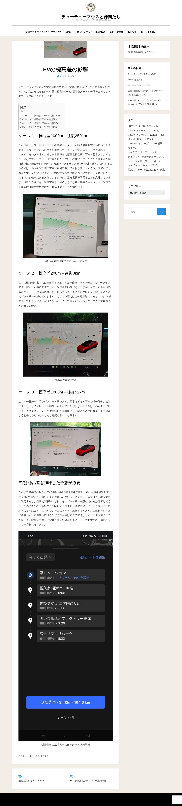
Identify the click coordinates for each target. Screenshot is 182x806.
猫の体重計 (100, 31)
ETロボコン (153, 135)
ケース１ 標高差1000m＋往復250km (41, 115)
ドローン (156, 161)
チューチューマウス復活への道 (142, 74)
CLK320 (138, 130)
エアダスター (151, 139)
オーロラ (132, 143)
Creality (155, 130)
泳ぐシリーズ (83, 31)
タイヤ (131, 148)
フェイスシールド (137, 165)
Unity (140, 139)
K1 (162, 135)
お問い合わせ (116, 31)
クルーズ (144, 143)
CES (130, 130)
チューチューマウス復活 (139, 85)
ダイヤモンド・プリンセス (142, 152)
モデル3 (44, 756)
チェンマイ (134, 156)
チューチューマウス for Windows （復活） (49, 31)
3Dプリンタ (134, 126)
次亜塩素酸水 (151, 169)
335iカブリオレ (150, 126)
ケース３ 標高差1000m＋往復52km (41, 123)
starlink (132, 139)
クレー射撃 (156, 143)
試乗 (162, 169)
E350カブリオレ (136, 135)
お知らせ (132, 31)
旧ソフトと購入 (148, 31)
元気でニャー (135, 169)
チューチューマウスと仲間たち (91, 16)
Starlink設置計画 (135, 80)
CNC (146, 130)
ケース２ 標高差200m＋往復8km (39, 119)
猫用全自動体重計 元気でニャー (142, 52)
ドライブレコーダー (139, 161)
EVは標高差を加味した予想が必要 (39, 127)
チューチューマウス (152, 156)
